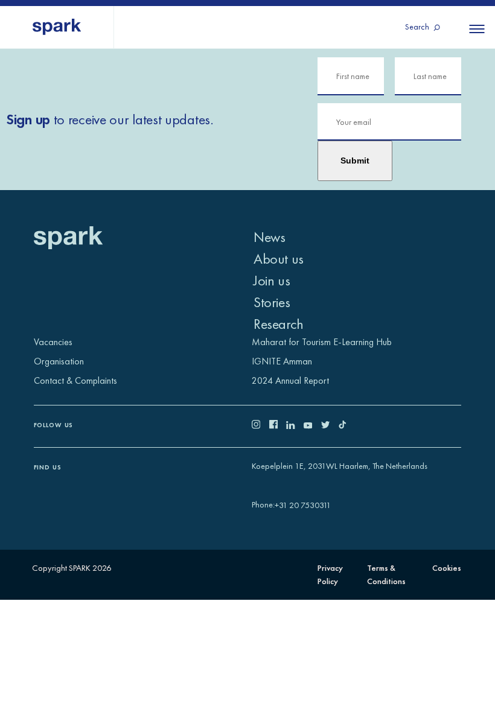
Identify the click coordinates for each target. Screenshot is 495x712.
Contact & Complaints (75, 380)
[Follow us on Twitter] (330, 426)
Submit (354, 160)
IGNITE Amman (282, 361)
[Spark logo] (57, 27)
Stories (272, 302)
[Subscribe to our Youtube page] (312, 426)
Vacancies (53, 341)
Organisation (59, 361)
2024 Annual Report (290, 380)
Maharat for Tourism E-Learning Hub (322, 341)
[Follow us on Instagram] (260, 426)
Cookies (446, 567)
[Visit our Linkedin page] (295, 426)
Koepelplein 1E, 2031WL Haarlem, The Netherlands (339, 465)
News (269, 236)
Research (279, 323)
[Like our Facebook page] (278, 426)
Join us (272, 280)
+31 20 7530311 (303, 505)
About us (279, 258)
